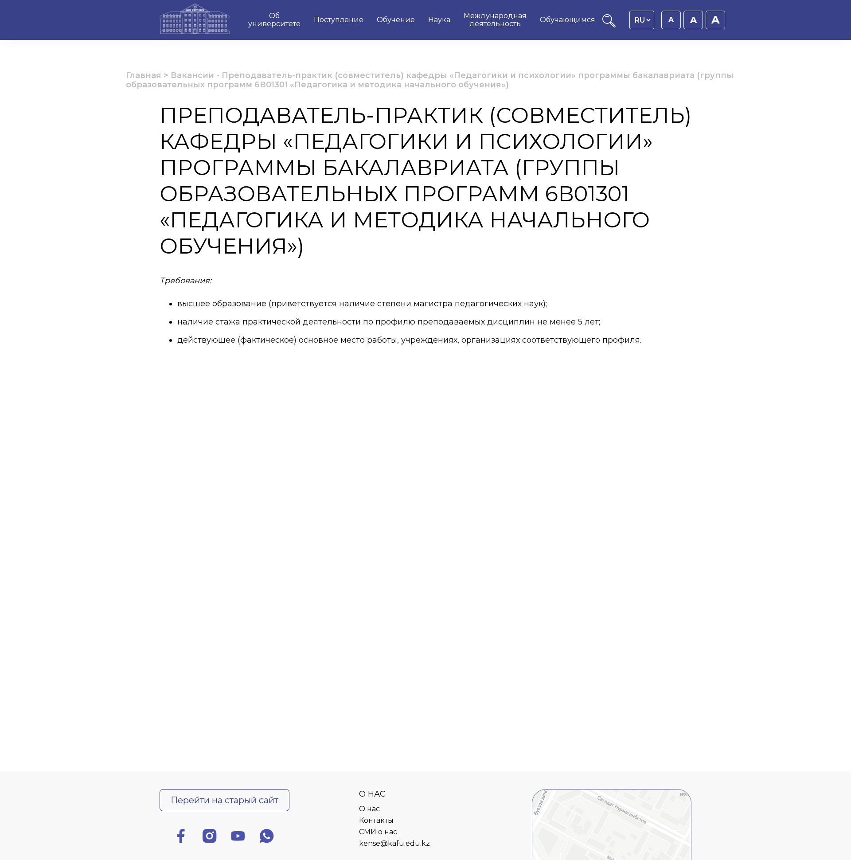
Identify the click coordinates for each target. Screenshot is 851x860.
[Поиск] (609, 25)
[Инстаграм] (210, 837)
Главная (143, 75)
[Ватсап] (267, 837)
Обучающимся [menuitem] (567, 20)
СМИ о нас (378, 832)
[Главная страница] (195, 20)
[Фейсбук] (181, 837)
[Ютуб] (238, 837)
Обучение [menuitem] (396, 20)
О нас (369, 809)
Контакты (376, 820)
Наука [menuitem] (439, 20)
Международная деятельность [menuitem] (495, 20)
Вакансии (192, 75)
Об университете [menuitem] (274, 20)
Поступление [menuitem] (338, 20)
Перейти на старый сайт (224, 800)
